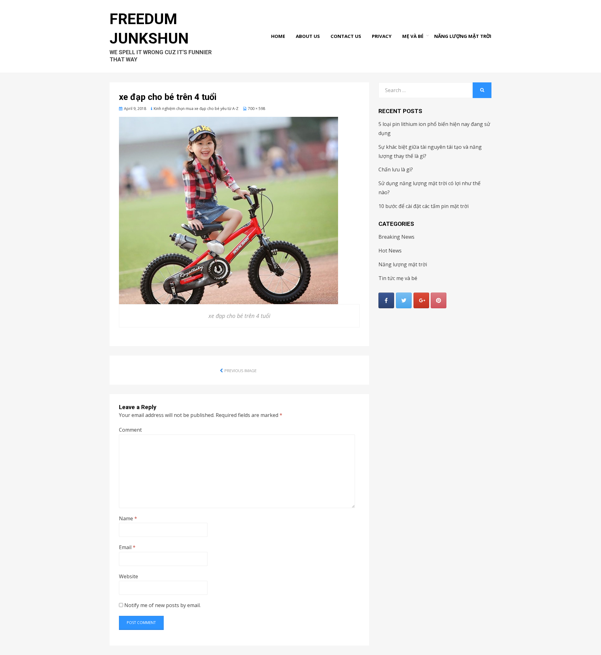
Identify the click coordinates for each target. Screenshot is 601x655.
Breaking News (396, 236)
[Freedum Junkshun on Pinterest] (438, 300)
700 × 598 (256, 108)
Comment (130, 429)
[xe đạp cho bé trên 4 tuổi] (228, 210)
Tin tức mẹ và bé (397, 278)
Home (278, 36)
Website (128, 576)
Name (128, 518)
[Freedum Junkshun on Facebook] (386, 300)
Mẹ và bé (413, 36)
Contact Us (346, 36)
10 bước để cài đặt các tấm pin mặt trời (423, 206)
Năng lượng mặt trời (462, 36)
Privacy (382, 36)
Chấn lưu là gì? (395, 169)
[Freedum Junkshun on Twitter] (404, 300)
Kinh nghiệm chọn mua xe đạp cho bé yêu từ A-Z (196, 108)
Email (127, 547)
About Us (308, 36)
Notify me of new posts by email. (162, 605)
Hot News (390, 250)
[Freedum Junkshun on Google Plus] (421, 300)
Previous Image (240, 370)
